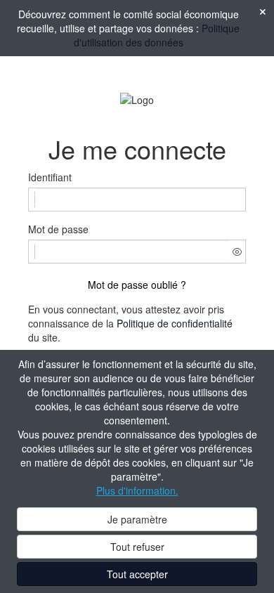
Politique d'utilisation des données (157, 35)
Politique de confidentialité (175, 323)
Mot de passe (58, 229)
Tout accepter (137, 574)
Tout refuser (137, 547)
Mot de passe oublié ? (137, 285)
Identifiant (50, 177)
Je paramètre (137, 519)
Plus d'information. (137, 490)
